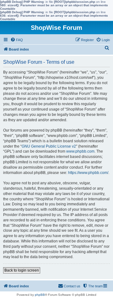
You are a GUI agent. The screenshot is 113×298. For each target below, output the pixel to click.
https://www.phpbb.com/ (88, 173)
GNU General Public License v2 (49, 146)
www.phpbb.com (80, 151)
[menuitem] (16, 40)
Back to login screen (21, 270)
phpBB (40, 294)
